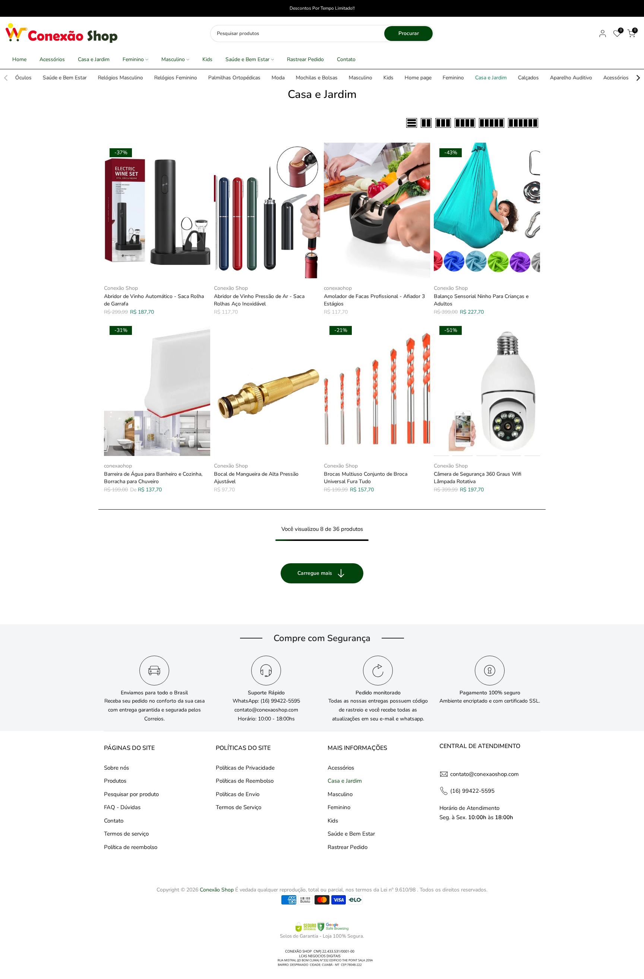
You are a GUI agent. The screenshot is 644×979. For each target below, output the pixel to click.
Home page (418, 77)
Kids (207, 59)
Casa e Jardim (94, 59)
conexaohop (338, 288)
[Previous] (6, 77)
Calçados (528, 77)
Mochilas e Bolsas (317, 77)
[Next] (637, 77)
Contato (346, 59)
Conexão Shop (121, 288)
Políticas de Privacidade (245, 768)
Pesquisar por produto (131, 794)
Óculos (23, 77)
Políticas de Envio (237, 794)
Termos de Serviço (238, 807)
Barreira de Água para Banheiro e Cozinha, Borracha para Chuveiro (153, 478)
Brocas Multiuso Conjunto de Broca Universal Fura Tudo (365, 478)
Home (19, 59)
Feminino (133, 59)
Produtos (115, 781)
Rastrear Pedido (305, 59)
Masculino (173, 59)
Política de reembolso (130, 847)
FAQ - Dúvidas (122, 807)
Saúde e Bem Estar (247, 59)
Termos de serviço (126, 833)
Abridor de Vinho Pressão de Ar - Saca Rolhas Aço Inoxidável (259, 300)
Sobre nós (116, 768)
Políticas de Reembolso (245, 781)
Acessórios (52, 59)
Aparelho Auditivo (571, 77)
